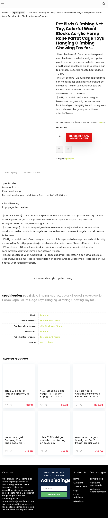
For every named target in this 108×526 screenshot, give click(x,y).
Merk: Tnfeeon (47, 342)
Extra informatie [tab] (32, 172)
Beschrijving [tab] (11, 172)
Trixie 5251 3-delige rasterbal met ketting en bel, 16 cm (52, 440)
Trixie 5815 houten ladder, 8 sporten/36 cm (17, 393)
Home (5, 12)
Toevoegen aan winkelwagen (79, 137)
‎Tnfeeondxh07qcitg (50, 320)
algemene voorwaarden (96, 484)
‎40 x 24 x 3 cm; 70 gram (52, 326)
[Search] (103, 4)
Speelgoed (18, 12)
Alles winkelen (80, 486)
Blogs (75, 490)
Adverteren (78, 501)
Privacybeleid (96, 478)
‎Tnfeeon (44, 315)
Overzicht (78, 482)
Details (100, 122)
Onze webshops (78, 495)
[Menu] (3, 4)
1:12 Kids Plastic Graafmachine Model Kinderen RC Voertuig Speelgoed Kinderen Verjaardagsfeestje (88, 396)
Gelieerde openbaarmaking (98, 490)
